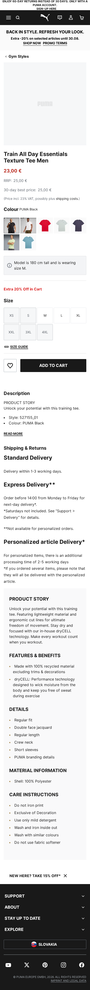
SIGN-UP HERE (46, 8)
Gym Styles (19, 56)
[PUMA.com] (45, 17)
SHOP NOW (32, 43)
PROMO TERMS (55, 43)
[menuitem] (8, 965)
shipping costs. (67, 199)
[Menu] (8, 17)
